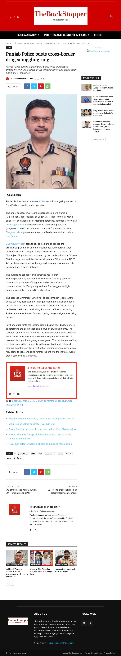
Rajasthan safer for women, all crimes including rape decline (40, 443)
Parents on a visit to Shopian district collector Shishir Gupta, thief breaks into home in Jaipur (103, 127)
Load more (97, 139)
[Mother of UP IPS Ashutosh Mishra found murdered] (86, 87)
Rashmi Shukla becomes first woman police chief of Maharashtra (42, 429)
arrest (65, 251)
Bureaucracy (35, 565)
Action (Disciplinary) (14, 565)
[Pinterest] (41, 86)
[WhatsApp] (47, 86)
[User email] (18, 394)
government (50, 400)
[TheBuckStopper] (61, 16)
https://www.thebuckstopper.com (42, 511)
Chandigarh (14, 194)
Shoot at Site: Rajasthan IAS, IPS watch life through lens (41, 571)
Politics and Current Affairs (24, 43)
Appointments (61, 565)
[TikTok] (14, 16)
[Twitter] (18, 16)
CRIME (33, 400)
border (41, 201)
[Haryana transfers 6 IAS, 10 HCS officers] (66, 558)
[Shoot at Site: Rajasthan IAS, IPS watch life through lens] (41, 558)
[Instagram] (10, 16)
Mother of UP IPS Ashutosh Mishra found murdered (103, 87)
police (61, 400)
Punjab (14, 236)
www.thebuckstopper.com (38, 386)
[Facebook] (7, 16)
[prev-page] (8, 584)
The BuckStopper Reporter (21, 79)
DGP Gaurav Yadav (15, 243)
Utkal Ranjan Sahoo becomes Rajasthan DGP (32, 423)
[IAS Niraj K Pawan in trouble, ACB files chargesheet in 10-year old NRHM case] (17, 558)
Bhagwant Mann (14, 232)
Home (8, 43)
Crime (39, 43)
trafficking (17, 404)
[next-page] (12, 584)
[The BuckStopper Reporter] (8, 78)
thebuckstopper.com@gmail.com (59, 642)
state (63, 228)
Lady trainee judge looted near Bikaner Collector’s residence (103, 113)
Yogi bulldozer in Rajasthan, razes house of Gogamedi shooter (41, 418)
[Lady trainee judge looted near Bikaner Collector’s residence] (86, 112)
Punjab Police (17, 224)
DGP (40, 400)
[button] (111, 16)
